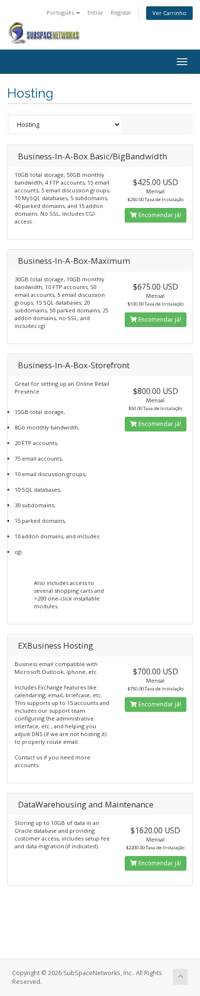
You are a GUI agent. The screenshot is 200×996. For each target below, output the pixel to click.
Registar (121, 12)
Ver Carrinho (169, 13)
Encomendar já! (159, 215)
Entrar (95, 12)
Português (61, 12)
